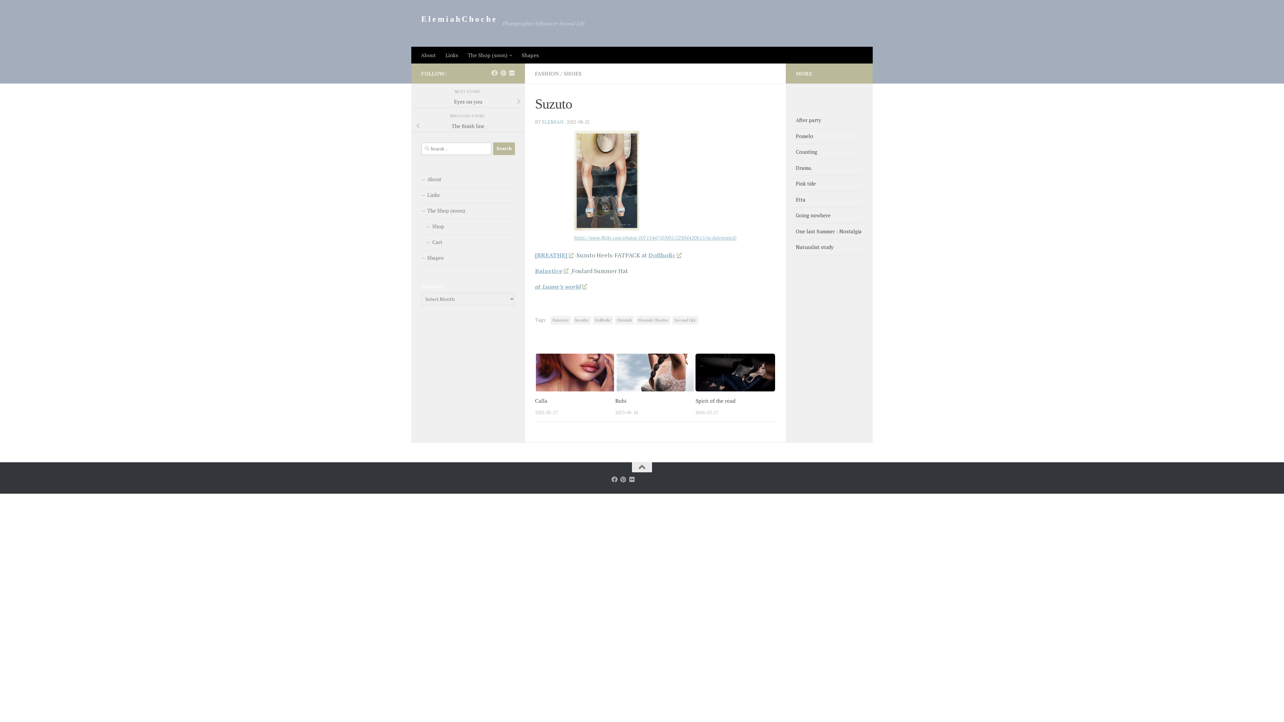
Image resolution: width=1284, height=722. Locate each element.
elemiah (553, 122)
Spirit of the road (716, 401)
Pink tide (806, 183)
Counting (806, 151)
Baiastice (561, 320)
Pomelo (804, 136)
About (428, 55)
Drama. (804, 167)
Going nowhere (813, 215)
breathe (582, 320)
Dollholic (661, 255)
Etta (801, 199)
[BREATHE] (551, 255)
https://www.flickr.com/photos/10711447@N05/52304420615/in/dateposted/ (655, 238)
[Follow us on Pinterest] (503, 73)
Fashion (547, 73)
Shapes (530, 55)
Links (451, 55)
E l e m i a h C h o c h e (458, 19)
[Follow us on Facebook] (495, 73)
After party (808, 120)
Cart (437, 242)
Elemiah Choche (653, 320)
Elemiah (624, 320)
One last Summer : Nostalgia (829, 231)
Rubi (621, 401)
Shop (438, 226)
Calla (541, 401)
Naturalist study (815, 247)
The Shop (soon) (487, 55)
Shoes (572, 73)
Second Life (685, 320)
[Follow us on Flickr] (512, 73)
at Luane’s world (558, 286)
